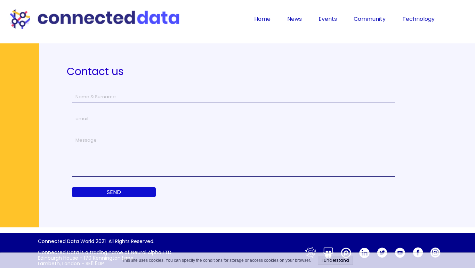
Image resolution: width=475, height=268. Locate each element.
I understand (335, 260)
